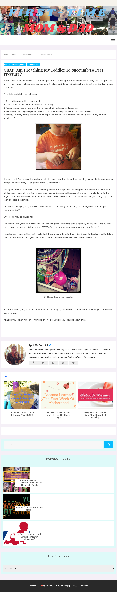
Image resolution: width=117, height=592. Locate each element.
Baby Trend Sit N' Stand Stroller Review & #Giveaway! (29, 537)
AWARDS (42, 3)
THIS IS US (31, 3)
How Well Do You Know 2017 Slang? (29, 508)
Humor (7, 64)
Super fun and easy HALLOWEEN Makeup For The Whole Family (29, 482)
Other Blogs (82, 3)
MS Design (50, 586)
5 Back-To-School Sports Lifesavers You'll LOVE (22, 413)
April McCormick (39, 345)
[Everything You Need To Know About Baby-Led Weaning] (95, 395)
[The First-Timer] (58, 395)
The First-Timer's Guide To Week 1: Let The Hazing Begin (58, 415)
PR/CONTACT (54, 3)
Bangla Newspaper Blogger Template (72, 586)
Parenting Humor (19, 64)
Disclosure (68, 3)
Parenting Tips (33, 64)
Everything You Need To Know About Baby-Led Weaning (95, 415)
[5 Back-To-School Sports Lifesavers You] (22, 395)
